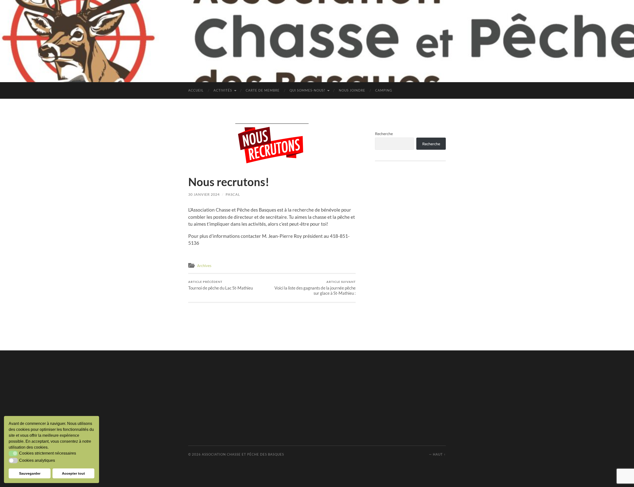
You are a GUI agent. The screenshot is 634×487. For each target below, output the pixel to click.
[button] (13, 453)
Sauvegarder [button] (29, 473)
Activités (222, 90)
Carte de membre (263, 90)
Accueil (196, 90)
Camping (383, 90)
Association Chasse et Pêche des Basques (243, 454)
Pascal (233, 194)
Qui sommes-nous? (307, 90)
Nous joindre (352, 90)
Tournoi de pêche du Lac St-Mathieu (220, 285)
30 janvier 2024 (204, 194)
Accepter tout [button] (73, 473)
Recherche (384, 133)
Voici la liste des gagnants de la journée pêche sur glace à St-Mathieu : (315, 288)
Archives (204, 265)
